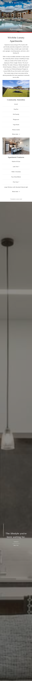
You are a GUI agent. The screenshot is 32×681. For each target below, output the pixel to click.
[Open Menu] (30, 2)
